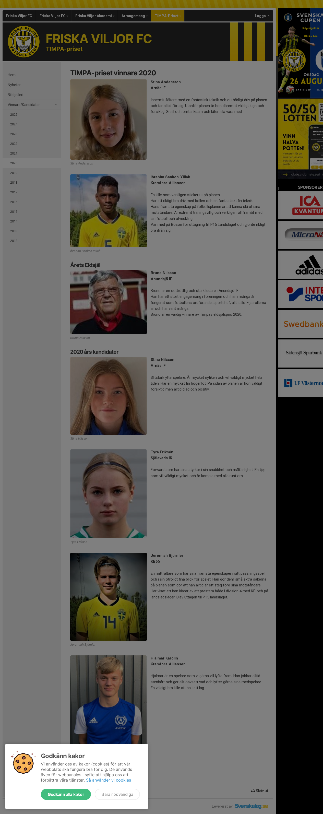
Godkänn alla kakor (66, 794)
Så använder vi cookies (108, 780)
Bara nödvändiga (117, 794)
